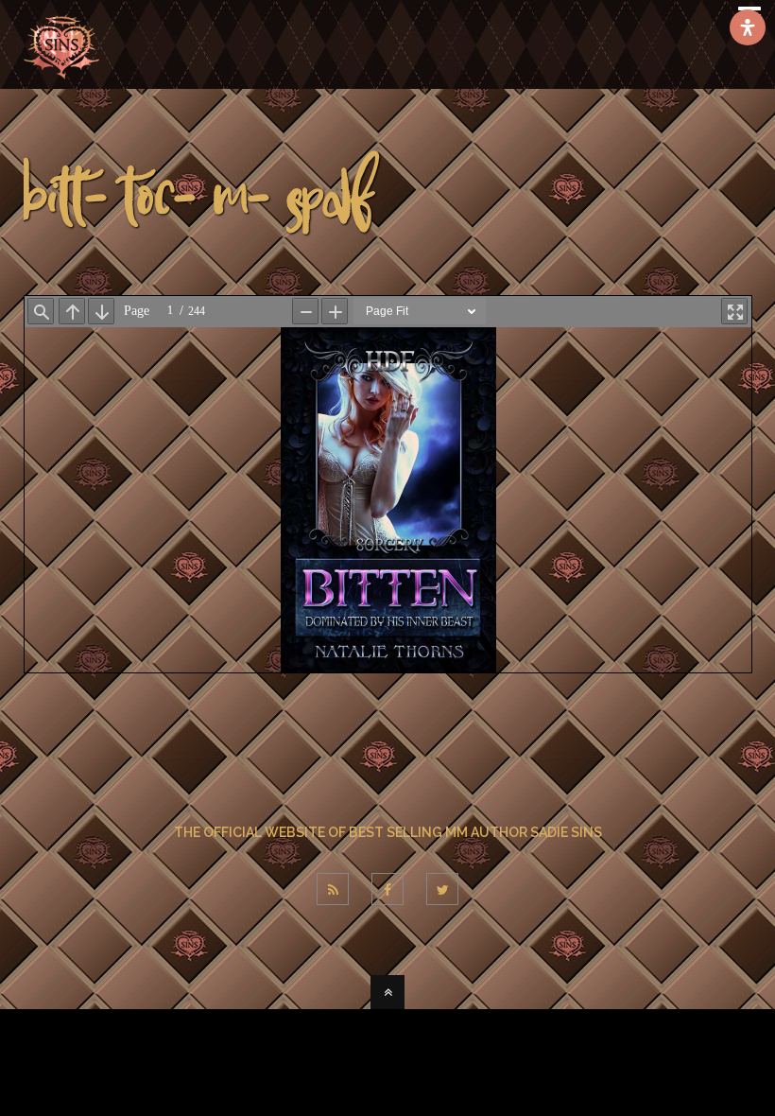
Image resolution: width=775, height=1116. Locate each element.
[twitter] (442, 889)
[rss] (333, 889)
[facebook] (387, 889)
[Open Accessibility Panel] (748, 27)
